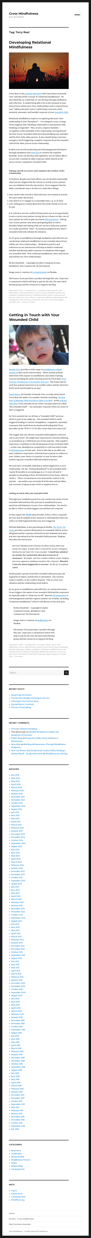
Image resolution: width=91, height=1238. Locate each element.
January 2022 (17, 943)
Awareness (16, 1150)
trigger (48, 654)
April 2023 (15, 896)
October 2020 (17, 989)
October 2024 (17, 840)
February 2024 (17, 865)
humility (58, 293)
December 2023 (18, 871)
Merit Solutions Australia (20, 1224)
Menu (77, 15)
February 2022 (17, 940)
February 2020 (17, 1014)
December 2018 (18, 1058)
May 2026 (15, 781)
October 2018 (17, 1064)
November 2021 (18, 949)
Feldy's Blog (16, 738)
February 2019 (17, 1051)
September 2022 (18, 918)
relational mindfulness (45, 297)
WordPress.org (18, 1200)
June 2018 (15, 1076)
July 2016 (15, 1129)
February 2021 (17, 977)
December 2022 (18, 908)
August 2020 (16, 995)
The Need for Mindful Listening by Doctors (30, 698)
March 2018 (16, 1085)
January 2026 (17, 794)
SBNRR (29, 515)
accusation (42, 645)
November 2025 (18, 800)
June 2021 (15, 964)
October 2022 (17, 915)
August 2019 (16, 1033)
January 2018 (17, 1092)
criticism (21, 647)
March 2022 (16, 936)
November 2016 (18, 1120)
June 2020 (15, 1002)
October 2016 (17, 1123)
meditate (27, 649)
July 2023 (15, 887)
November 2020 (18, 986)
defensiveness (17, 450)
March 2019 (16, 1048)
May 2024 (15, 856)
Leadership (16, 1153)
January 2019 (16, 1054)
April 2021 (15, 971)
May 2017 (15, 1107)
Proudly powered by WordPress (36, 1231)
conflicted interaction (26, 293)
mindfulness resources (58, 649)
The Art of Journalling (21, 707)
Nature (14, 1163)
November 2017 (18, 1098)
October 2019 (17, 1026)
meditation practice (25, 295)
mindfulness (37, 295)
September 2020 (18, 992)
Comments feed (18, 1197)
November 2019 (18, 1023)
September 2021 (18, 955)
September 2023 (18, 881)
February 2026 (17, 790)
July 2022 (15, 924)
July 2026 (15, 775)
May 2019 (15, 1042)
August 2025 (16, 809)
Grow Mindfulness (23, 13)
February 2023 (17, 902)
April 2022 (16, 933)
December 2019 (18, 1020)
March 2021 (16, 974)
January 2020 (17, 1017)
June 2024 (15, 853)
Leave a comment (28, 302)
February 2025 (17, 828)
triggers (60, 300)
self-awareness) (51, 219)
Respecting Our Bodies (21, 695)
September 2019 (18, 1030)
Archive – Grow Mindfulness (21, 1219)
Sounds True (35, 300)
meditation (13, 295)
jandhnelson (42, 620)
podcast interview (33, 94)
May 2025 (15, 818)
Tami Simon (45, 300)
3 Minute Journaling (28, 729)
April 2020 (16, 1008)
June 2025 (15, 815)
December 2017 (17, 1095)
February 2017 (17, 1110)
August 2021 (16, 958)
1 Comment (18, 656)
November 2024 (18, 837)
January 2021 (16, 980)
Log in (14, 1190)
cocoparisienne (39, 272)
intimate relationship (16, 649)
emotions (38, 293)
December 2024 (18, 834)
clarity (53, 645)
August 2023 (16, 884)
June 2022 (15, 927)
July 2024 (15, 849)
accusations (42, 290)
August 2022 (16, 921)
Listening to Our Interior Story (25, 701)
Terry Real (53, 300)
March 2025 (16, 825)
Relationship (17, 1166)
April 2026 (16, 784)
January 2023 (17, 905)
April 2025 (15, 821)
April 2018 (15, 1082)
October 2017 (16, 1101)
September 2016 (18, 1126)
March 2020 (16, 1011)
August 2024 (16, 846)
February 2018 (17, 1089)
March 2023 (16, 899)
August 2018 (16, 1070)
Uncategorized (30, 290)
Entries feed (16, 1194)
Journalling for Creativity (22, 704)
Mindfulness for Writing (56, 753)
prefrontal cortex (22, 297)
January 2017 (16, 1113)
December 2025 (18, 797)
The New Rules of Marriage (35, 654)
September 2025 (18, 806)
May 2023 (15, 893)
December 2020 (18, 983)
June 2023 (15, 890)
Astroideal (16, 744)
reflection (35, 153)
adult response (52, 290)
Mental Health (17, 1157)
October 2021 (17, 952)
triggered (54, 654)
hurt (63, 293)
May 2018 (15, 1079)
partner (44, 295)
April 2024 (16, 859)
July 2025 (15, 812)
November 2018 (18, 1061)
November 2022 (18, 912)
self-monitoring (25, 300)
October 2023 (17, 877)
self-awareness (58, 297)
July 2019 (15, 1036)
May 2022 (15, 930)
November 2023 (18, 874)
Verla (13, 729)
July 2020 (15, 999)
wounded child (61, 112)
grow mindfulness (49, 293)
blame (48, 645)
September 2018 (18, 1067)
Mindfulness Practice (20, 1160)
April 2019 (15, 1045)
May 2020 (15, 1005)
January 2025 (17, 831)
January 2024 (17, 868)
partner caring (53, 295)
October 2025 (17, 803)
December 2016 (18, 1117)
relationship (34, 652)
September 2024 (18, 843)
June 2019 (15, 1039)
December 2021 (18, 946)
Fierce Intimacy (48, 647)
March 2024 (16, 862)
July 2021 (15, 961)
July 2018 (15, 1073)
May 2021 (15, 967)
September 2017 (18, 1104)
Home (11, 1213)
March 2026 (16, 787)
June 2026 (15, 778)
